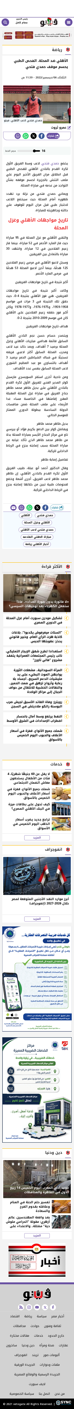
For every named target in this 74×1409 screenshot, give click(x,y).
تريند (35, 1355)
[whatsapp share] (26, 136)
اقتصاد (15, 1316)
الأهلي (25, 515)
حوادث (35, 1326)
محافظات (19, 1326)
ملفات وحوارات (50, 1365)
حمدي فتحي (50, 163)
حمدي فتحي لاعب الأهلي (37, 529)
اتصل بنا (44, 1394)
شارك (51, 135)
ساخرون (11, 1345)
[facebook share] (42, 136)
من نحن (60, 1394)
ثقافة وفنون (52, 1326)
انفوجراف (20, 1355)
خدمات (38, 1336)
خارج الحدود (56, 1336)
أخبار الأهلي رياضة (37, 544)
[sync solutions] (63, 1404)
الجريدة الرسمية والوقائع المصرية (37, 1374)
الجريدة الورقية (24, 1365)
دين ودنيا (28, 1345)
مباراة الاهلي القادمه (37, 537)
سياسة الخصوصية (21, 1394)
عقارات (63, 1345)
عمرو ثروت (59, 127)
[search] (5, 22)
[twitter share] (34, 136)
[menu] (68, 22)
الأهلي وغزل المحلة (37, 522)
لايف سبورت (37, 1384)
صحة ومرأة (46, 1345)
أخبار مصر (57, 1316)
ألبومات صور (51, 1355)
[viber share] (13, 508)
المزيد (37, 837)
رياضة (28, 1316)
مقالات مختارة (19, 1336)
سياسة (41, 1316)
